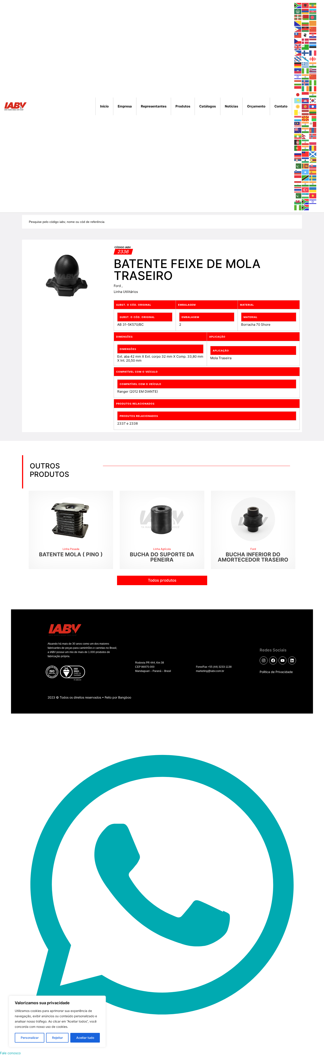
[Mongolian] (313, 130)
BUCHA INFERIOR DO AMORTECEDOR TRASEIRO (253, 557)
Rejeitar (57, 1037)
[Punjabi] (305, 148)
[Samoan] (305, 154)
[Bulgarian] (305, 23)
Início (104, 106)
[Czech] (298, 41)
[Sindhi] (298, 166)
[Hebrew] (298, 76)
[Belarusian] (305, 17)
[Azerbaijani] (313, 11)
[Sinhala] (305, 166)
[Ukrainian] (313, 189)
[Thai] (298, 189)
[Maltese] (313, 124)
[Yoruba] (298, 207)
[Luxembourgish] (298, 118)
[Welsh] (298, 201)
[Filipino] (298, 53)
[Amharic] (313, 5)
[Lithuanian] (313, 112)
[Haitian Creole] (298, 70)
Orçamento (256, 106)
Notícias (231, 106)
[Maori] (298, 130)
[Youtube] (283, 660)
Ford (118, 286)
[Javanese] (305, 94)
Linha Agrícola (162, 549)
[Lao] (313, 106)
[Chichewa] (305, 29)
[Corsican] (305, 35)
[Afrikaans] (298, 5)
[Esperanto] (305, 47)
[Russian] (298, 154)
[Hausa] (305, 70)
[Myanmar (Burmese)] (298, 136)
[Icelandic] (305, 82)
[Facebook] (273, 660)
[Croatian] (313, 35)
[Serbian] (298, 160)
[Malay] (298, 124)
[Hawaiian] (313, 70)
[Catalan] (313, 23)
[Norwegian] (313, 136)
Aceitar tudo (85, 1037)
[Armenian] (305, 11)
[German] (298, 65)
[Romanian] (313, 148)
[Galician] (305, 59)
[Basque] (298, 17)
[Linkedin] (292, 660)
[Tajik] (298, 183)
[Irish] (305, 88)
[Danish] (305, 41)
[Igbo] (313, 82)
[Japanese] (298, 94)
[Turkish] (305, 189)
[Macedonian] (305, 118)
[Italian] (313, 88)
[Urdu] (298, 195)
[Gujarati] (313, 65)
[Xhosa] (305, 201)
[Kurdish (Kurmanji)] (298, 106)
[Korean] (313, 100)
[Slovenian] (298, 172)
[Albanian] (305, 5)
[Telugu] (313, 183)
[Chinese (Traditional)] (298, 35)
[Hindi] (305, 76)
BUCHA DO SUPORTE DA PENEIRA (162, 557)
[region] (57, 1021)
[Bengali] (313, 17)
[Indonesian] (298, 88)
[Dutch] (313, 41)
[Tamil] (305, 183)
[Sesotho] (305, 160)
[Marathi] (305, 130)
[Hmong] (313, 76)
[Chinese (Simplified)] (313, 29)
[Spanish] (313, 172)
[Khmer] (305, 100)
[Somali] (305, 172)
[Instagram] (264, 660)
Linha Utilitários (126, 292)
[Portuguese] (298, 148)
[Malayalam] (305, 124)
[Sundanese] (298, 178)
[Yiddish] (313, 201)
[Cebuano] (298, 29)
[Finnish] (305, 53)
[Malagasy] (313, 118)
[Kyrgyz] (305, 106)
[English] (298, 47)
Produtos (182, 106)
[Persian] (305, 142)
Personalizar (30, 1037)
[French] (313, 53)
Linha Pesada (71, 549)
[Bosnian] (298, 23)
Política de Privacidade (276, 672)
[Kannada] (313, 94)
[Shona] (313, 160)
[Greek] (305, 65)
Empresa (125, 106)
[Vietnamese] (313, 195)
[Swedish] (313, 178)
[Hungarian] (298, 82)
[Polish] (313, 142)
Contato (280, 106)
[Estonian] (313, 47)
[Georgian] (313, 59)
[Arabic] (298, 11)
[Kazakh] (298, 100)
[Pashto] (298, 142)
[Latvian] (305, 112)
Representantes (153, 106)
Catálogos (207, 106)
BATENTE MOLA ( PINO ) (71, 554)
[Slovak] (313, 166)
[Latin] (298, 112)
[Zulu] (305, 207)
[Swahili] (305, 178)
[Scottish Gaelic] (313, 154)
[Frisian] (298, 59)
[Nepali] (305, 136)
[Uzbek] (305, 195)
